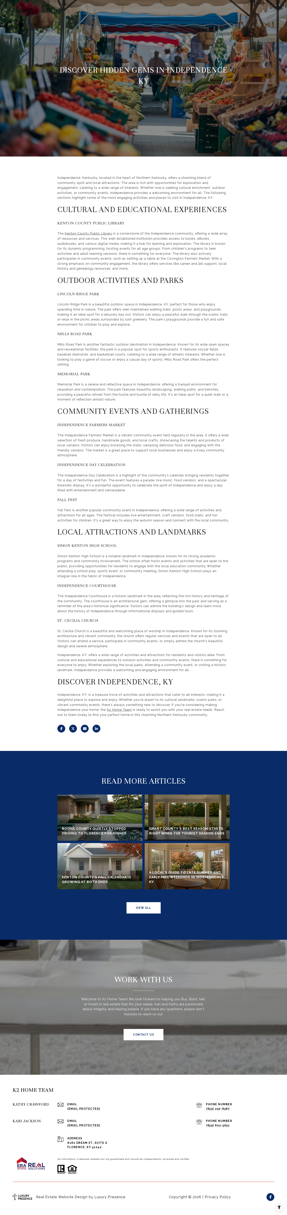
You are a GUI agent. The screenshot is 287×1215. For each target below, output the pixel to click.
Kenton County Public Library (88, 233)
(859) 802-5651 (218, 1125)
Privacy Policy (218, 1197)
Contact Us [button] (143, 1034)
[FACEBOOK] (270, 1197)
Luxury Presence (110, 1197)
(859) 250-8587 (218, 1108)
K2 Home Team (119, 710)
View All (143, 907)
